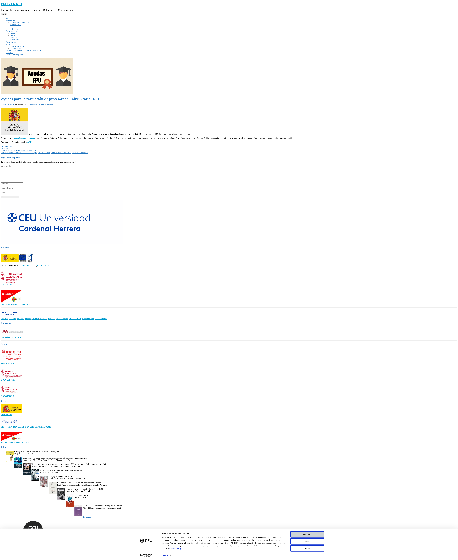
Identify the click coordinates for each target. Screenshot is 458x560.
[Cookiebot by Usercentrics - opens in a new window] (146, 555)
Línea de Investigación (14, 55)
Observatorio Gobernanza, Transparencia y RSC (24, 50)
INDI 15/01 (43, 319)
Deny (307, 548)
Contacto (9, 53)
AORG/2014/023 (7, 396)
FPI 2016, (5, 427)
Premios (13, 38)
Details (165, 555)
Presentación (10, 20)
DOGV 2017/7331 (8, 380)
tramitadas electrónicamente (24, 138)
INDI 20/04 (4, 319)
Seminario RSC (16, 48)
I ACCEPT (307, 534)
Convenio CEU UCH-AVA (12, 337)
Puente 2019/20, (6, 304)
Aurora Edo (32, 105)
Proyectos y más (12, 31)
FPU (7, 148)
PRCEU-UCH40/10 (88, 319)
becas (3, 148)
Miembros (14, 29)
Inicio (8, 18)
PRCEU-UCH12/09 (101, 319)
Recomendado (6, 146)
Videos (8, 44)
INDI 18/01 (20, 319)
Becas (12, 35)
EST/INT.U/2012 (8, 442)
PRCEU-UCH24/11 (75, 319)
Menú (4, 14)
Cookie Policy (175, 549)
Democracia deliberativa (19, 23)
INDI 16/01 (35, 319)
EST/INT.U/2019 (22, 442)
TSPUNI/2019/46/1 (8, 364)
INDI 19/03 (12, 319)
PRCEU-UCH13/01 (62, 319)
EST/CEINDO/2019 (43, 427)
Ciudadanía (14, 27)
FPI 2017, (13, 427)
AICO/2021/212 (7, 285)
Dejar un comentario (45, 105)
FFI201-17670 (43, 266)
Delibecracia (11, 4)
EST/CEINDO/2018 (26, 427)
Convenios (14, 40)
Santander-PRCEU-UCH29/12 (20, 304)
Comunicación (15, 25)
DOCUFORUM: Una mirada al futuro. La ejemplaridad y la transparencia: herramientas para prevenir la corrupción (44, 153)
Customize (306, 541)
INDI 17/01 (28, 319)
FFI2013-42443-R (29, 266)
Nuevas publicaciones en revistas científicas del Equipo (22, 150)
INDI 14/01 (51, 319)
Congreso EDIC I (17, 46)
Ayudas (13, 33)
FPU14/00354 (6, 415)
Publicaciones (11, 42)
